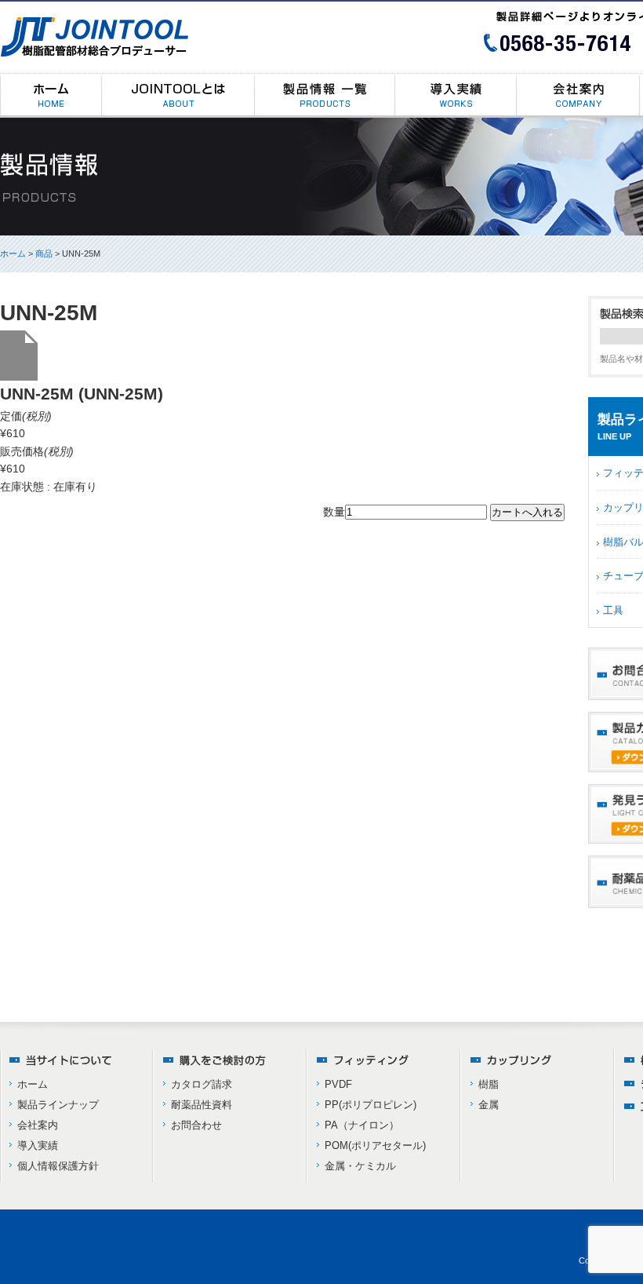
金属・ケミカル (360, 1166)
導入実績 (37, 1145)
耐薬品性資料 (201, 1105)
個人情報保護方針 (58, 1166)
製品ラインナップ (58, 1105)
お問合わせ (196, 1125)
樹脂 (488, 1084)
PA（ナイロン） (362, 1125)
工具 (613, 610)
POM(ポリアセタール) (375, 1145)
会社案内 (37, 1125)
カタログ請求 (201, 1084)
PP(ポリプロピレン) (370, 1105)
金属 (488, 1105)
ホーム (13, 253)
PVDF (338, 1084)
